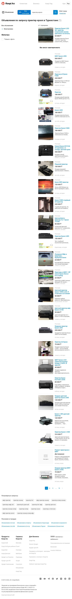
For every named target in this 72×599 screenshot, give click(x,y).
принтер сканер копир (9, 509)
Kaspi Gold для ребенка (9, 546)
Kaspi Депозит (6, 553)
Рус (68, 4)
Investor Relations (56, 550)
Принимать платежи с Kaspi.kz (38, 557)
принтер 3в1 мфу (37, 504)
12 (59, 488)
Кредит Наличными (8, 564)
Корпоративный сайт (8, 595)
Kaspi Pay (32, 540)
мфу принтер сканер (42, 500)
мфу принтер (6, 500)
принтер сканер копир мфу (25, 513)
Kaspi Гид (19, 571)
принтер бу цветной (23, 504)
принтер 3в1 (29, 500)
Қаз (64, 4)
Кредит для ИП (6, 560)
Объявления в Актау (23, 526)
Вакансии (54, 547)
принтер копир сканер (58, 500)
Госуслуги (19, 564)
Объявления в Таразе (38, 526)
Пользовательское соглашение (60, 543)
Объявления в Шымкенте (59, 523)
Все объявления (7, 25)
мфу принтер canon (8, 513)
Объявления (9, 12)
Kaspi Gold (5, 543)
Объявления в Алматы (24, 523)
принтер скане (35, 509)
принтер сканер (18, 500)
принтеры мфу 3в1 (8, 504)
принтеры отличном (49, 509)
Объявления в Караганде (41, 523)
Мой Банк (19, 553)
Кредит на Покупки (7, 557)
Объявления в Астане (8, 523)
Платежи (18, 550)
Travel (17, 546)
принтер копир (23, 509)
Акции (18, 560)
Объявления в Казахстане (56, 526)
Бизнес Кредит (33, 544)
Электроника (8, 29)
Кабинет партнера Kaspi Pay (37, 564)
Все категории (25, 12)
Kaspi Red (4, 550)
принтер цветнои (50, 504)
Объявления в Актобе (8, 526)
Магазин (18, 543)
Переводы (19, 557)
